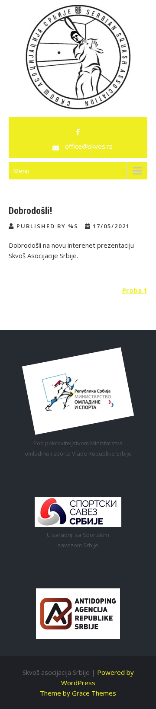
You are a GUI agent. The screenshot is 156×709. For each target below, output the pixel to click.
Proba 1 (134, 290)
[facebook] (78, 132)
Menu (21, 170)
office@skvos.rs (89, 146)
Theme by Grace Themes (78, 693)
